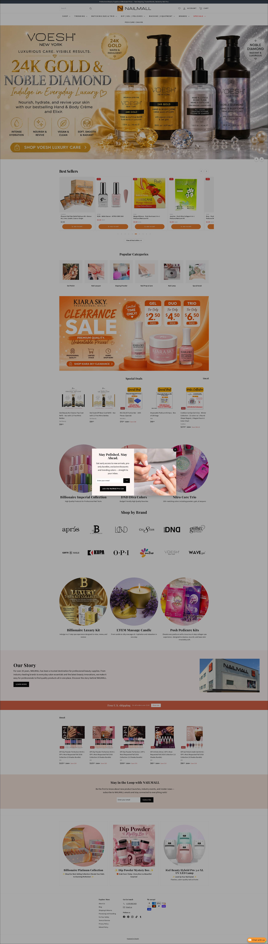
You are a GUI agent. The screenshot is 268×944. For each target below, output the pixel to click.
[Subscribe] (126, 480)
